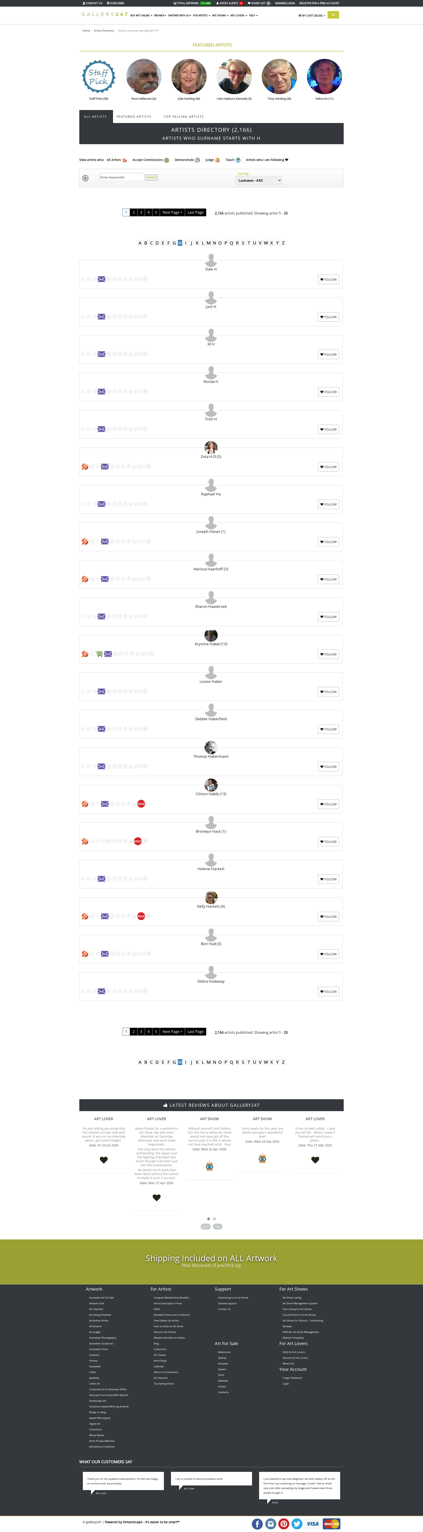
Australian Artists (98, 1320)
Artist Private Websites (102, 1440)
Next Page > (172, 212)
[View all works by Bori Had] (211, 933)
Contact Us (224, 1309)
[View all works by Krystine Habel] (211, 634)
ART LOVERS (237, 15)
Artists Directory (104, 30)
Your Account (293, 1369)
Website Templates (293, 1337)
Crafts (92, 1372)
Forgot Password (292, 1377)
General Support (227, 1303)
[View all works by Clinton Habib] (211, 784)
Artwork (94, 1289)
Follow (330, 279)
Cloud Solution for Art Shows (299, 1314)
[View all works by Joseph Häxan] (211, 521)
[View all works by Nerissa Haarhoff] (211, 559)
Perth (221, 1375)
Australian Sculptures (101, 1343)
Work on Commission (166, 1372)
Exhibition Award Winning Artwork (109, 1406)
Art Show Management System (300, 1303)
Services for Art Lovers (295, 1357)
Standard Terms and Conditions (172, 1314)
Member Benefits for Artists (169, 1337)
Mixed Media (96, 1435)
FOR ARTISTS (200, 15)
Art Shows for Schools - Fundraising (303, 1320)
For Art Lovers (293, 1343)
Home (86, 30)
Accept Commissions (148, 160)
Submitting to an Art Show (233, 1297)
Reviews (287, 1326)
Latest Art (94, 1383)
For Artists (160, 1289)
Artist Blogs (160, 1360)
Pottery (93, 1360)
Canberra (223, 1392)
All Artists (96, 116)
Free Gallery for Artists (166, 1320)
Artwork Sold (96, 1303)
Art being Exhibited (100, 1314)
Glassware (95, 1366)
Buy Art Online (140, 15)
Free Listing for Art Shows (297, 1309)
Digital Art (94, 1423)
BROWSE (159, 15)
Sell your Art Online (165, 1332)
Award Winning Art (100, 1418)
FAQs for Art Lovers (294, 1352)
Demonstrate (185, 160)
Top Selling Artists (184, 116)
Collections (95, 1429)
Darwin (222, 1369)
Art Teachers (96, 1309)
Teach (230, 160)
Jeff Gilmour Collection (102, 1446)
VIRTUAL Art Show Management (301, 1332)
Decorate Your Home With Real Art (108, 1395)
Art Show (209, 1118)
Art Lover (103, 1118)
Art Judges (95, 1332)
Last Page (196, 212)
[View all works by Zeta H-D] (211, 446)
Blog (156, 1343)
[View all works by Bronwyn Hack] (211, 821)
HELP (252, 15)
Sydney (222, 1357)
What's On (288, 1363)
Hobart (222, 1386)
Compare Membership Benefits (171, 1297)
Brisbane (223, 1363)
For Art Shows (293, 1289)
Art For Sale (226, 1343)
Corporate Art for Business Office (107, 1389)
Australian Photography (102, 1337)
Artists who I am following (265, 160)
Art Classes (160, 1355)
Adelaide (223, 1380)
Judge (210, 160)
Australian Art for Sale (101, 1297)
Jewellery (94, 1377)
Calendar (159, 1366)
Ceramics (94, 1355)
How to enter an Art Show (168, 1326)
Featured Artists (212, 45)
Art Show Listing (292, 1297)
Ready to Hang (97, 1412)
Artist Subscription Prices (168, 1303)
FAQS (157, 1309)
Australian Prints (98, 1349)
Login (286, 1383)
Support (223, 1289)
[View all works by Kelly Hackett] (211, 896)
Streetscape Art (97, 1400)
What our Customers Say (105, 1461)
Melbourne (224, 1352)
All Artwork (95, 1326)
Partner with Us (178, 15)
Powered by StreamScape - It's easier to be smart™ (142, 1522)
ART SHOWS (219, 15)
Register (319, 3)
